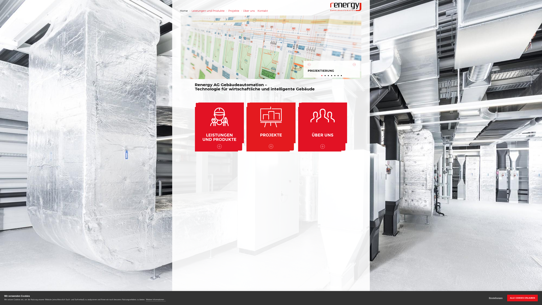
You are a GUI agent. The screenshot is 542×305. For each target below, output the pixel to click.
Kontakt (263, 10)
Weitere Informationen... (156, 300)
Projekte (233, 10)
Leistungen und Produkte (208, 10)
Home (184, 10)
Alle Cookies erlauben (522, 298)
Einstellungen (496, 298)
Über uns (249, 10)
